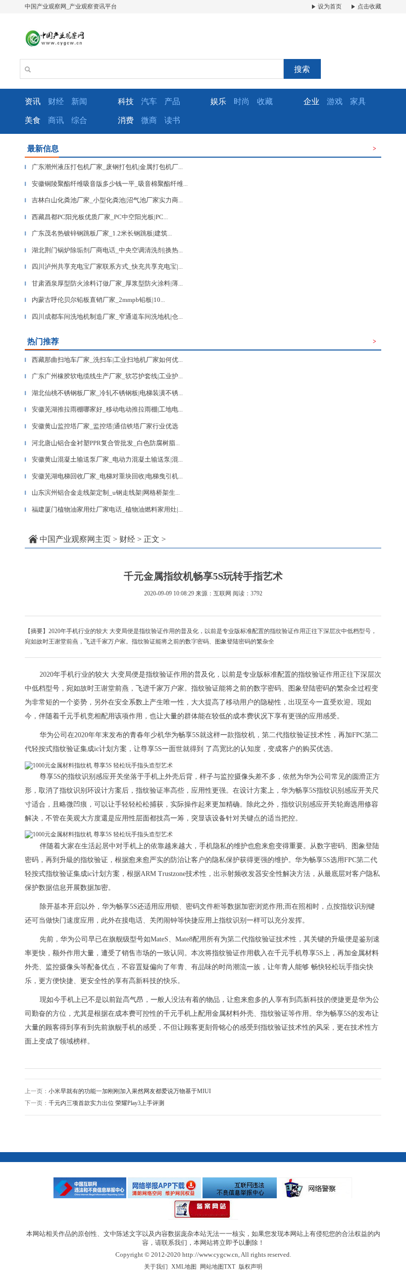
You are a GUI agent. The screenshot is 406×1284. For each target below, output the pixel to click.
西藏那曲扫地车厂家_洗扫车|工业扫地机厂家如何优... (104, 359)
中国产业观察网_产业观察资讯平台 (71, 6)
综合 (79, 120)
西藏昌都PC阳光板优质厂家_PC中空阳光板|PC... (96, 217)
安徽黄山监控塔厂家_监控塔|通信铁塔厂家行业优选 (101, 426)
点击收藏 (368, 6)
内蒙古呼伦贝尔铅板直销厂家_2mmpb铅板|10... (95, 299)
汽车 (149, 101)
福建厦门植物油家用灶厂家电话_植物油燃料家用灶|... (104, 509)
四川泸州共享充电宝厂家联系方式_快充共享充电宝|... (104, 266)
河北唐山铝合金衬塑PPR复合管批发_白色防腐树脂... (102, 443)
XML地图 (184, 1266)
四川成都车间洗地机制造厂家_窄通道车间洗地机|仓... (104, 316)
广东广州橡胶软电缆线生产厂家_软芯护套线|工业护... (104, 376)
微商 (149, 120)
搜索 (302, 69)
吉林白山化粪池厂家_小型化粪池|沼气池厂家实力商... (104, 200)
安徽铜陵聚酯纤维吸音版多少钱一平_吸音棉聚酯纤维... (106, 183)
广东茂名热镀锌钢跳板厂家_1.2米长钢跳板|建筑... (98, 233)
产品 (172, 101)
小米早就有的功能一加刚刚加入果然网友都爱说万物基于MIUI (130, 1091)
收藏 (265, 101)
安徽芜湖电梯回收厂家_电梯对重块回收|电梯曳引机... (104, 476)
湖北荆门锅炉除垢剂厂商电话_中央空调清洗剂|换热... (104, 250)
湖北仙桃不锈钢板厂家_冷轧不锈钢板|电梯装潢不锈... (104, 393)
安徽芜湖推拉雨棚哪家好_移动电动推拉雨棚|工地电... (104, 409)
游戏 (335, 101)
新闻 (79, 101)
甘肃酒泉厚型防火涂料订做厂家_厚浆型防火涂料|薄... (104, 283)
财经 (56, 101)
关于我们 (156, 1266)
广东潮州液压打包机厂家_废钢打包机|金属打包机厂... (104, 167)
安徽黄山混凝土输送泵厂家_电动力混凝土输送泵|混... (104, 459)
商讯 (56, 120)
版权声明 (250, 1266)
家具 (358, 101)
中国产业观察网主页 (75, 539)
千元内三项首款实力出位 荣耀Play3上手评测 (106, 1103)
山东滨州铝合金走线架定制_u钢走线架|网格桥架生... (102, 492)
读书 (172, 120)
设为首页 (329, 6)
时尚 (242, 101)
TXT (229, 1266)
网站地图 (212, 1266)
